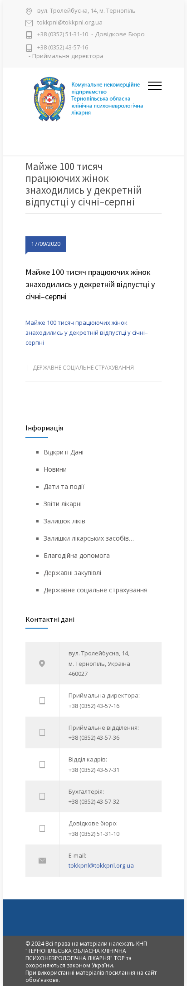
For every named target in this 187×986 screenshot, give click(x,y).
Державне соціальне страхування (83, 367)
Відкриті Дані (64, 452)
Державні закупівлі (72, 572)
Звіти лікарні (63, 503)
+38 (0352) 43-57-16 (62, 47)
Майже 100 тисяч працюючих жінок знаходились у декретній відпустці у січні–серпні (90, 284)
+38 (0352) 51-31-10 (62, 34)
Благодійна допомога (77, 555)
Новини (55, 469)
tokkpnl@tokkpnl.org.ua (70, 23)
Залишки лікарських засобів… (89, 538)
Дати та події (64, 486)
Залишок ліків (64, 521)
